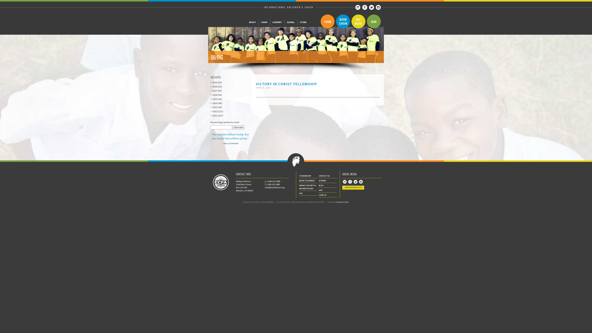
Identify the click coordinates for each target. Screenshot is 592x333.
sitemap (322, 180)
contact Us (324, 176)
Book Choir (343, 21)
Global (291, 22)
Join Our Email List (353, 187)
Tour (327, 22)
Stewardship (305, 176)
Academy (277, 22)
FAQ (301, 193)
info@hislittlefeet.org (275, 187)
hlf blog (358, 21)
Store (303, 22)
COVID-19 (322, 195)
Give (374, 22)
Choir (264, 22)
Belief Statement (307, 180)
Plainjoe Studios (342, 202)
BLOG (321, 185)
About (252, 22)
